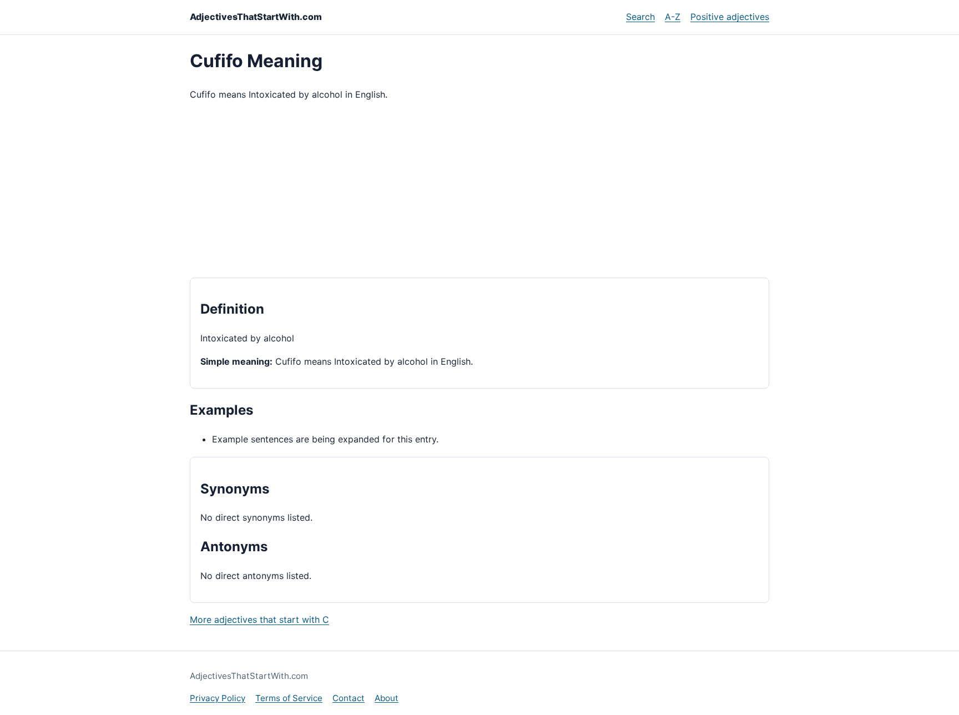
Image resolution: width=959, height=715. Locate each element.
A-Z (672, 16)
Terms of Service (288, 698)
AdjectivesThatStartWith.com (256, 16)
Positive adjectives (729, 16)
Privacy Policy (217, 698)
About (386, 698)
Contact (348, 698)
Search (640, 16)
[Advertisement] (479, 190)
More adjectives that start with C (259, 619)
